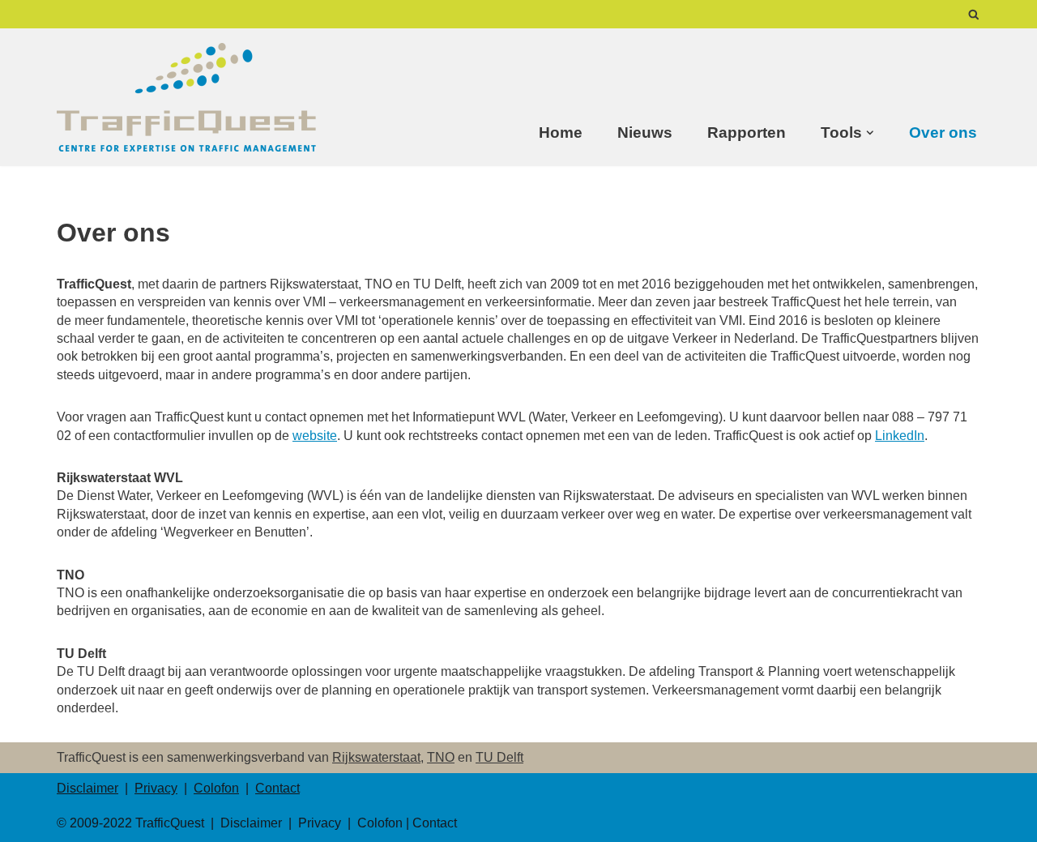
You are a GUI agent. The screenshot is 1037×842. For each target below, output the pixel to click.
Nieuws (644, 132)
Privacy (155, 788)
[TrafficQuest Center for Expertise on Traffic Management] (186, 97)
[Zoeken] (973, 14)
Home (561, 132)
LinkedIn (899, 435)
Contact (277, 788)
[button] (870, 133)
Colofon (216, 788)
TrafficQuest (169, 823)
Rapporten (746, 132)
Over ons (943, 132)
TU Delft (499, 757)
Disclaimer (87, 788)
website (314, 435)
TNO (440, 757)
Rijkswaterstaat (376, 757)
